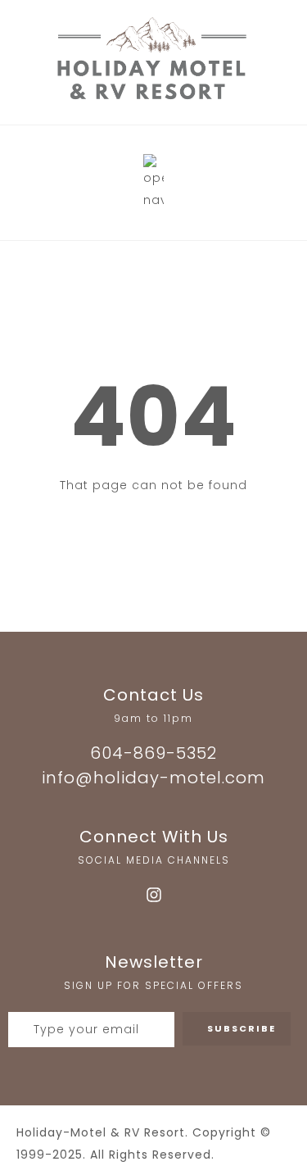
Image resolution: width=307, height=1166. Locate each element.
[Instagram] (154, 894)
